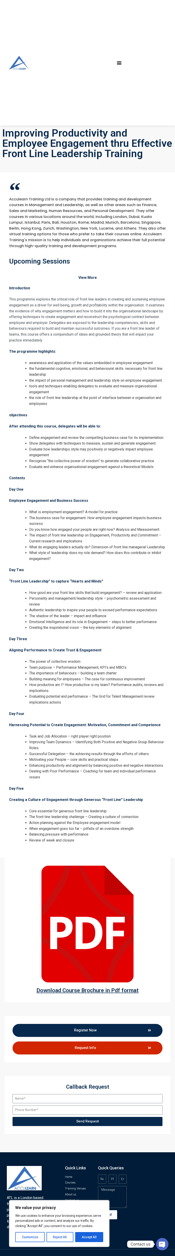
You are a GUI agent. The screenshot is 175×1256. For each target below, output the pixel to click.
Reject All (60, 1237)
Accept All (89, 1237)
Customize (30, 1237)
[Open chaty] (162, 1244)
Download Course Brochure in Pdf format (87, 990)
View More (87, 277)
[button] (119, 63)
